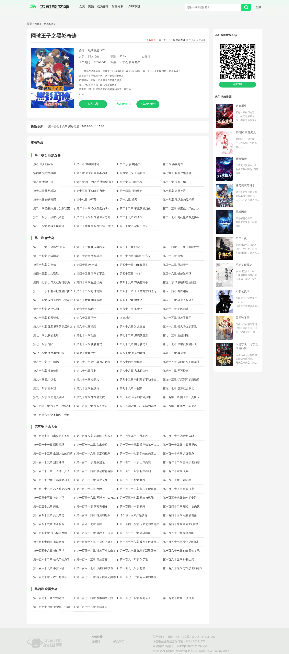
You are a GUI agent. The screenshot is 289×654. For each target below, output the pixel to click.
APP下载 (134, 6)
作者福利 (117, 6)
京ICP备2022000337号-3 (192, 646)
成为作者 (103, 6)
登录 (258, 7)
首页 (29, 24)
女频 (82, 6)
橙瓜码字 (118, 641)
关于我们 (158, 637)
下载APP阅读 (148, 104)
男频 (91, 6)
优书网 (96, 641)
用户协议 (173, 637)
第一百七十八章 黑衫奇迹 (172, 40)
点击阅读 (121, 104)
